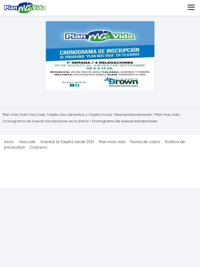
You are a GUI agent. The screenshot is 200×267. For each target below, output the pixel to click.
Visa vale (27, 141)
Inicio (9, 141)
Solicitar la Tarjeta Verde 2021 (67, 141)
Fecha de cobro (145, 141)
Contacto (38, 147)
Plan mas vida (112, 141)
